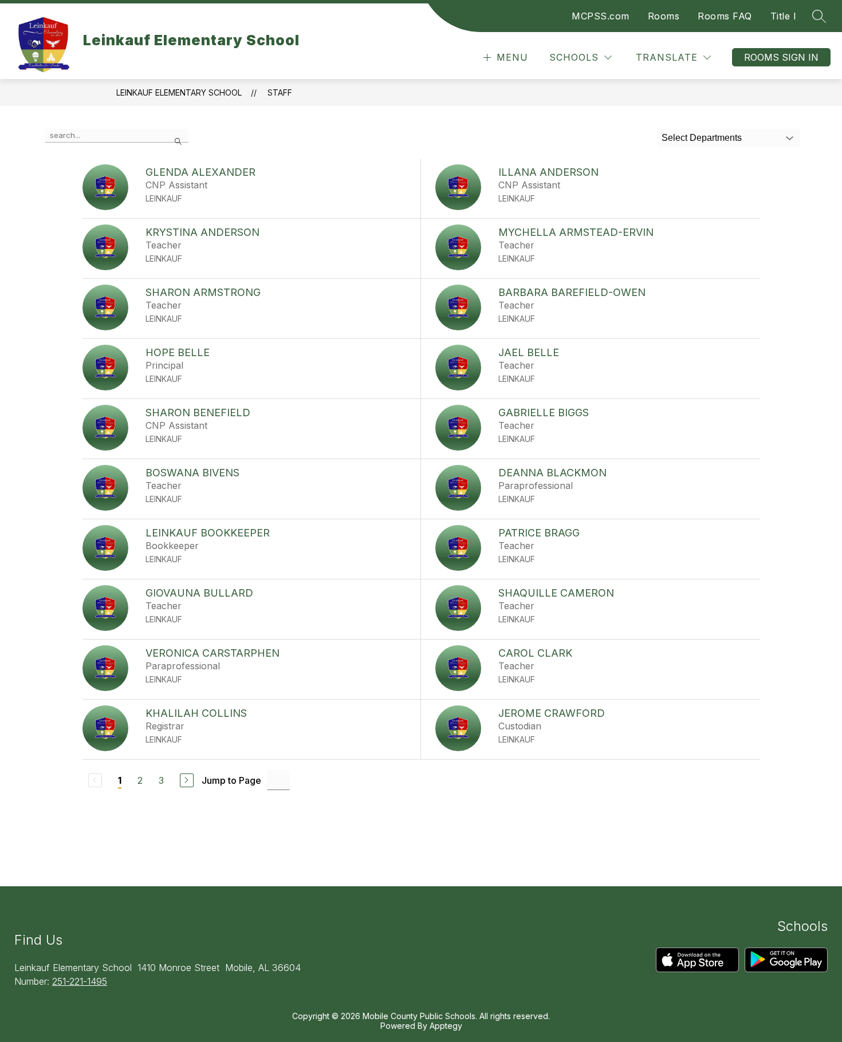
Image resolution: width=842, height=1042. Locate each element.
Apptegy (446, 1026)
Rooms (664, 16)
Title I (783, 16)
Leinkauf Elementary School (179, 92)
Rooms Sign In (781, 57)
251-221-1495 (79, 981)
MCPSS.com (600, 16)
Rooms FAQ (725, 16)
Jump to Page (231, 780)
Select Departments (702, 138)
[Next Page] (187, 780)
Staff (279, 92)
